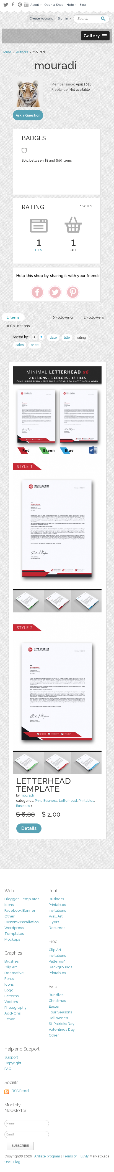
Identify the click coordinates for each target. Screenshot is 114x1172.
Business (50, 801)
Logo (8, 990)
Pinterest (20, 4)
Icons (9, 905)
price (35, 345)
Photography (15, 1007)
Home (6, 52)
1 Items (13, 317)
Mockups (12, 939)
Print (38, 801)
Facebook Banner (19, 910)
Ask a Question (28, 115)
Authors (22, 52)
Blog (16, 1162)
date (53, 337)
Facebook (12, 4)
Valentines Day (62, 1029)
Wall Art (56, 916)
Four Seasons (60, 1012)
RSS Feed (20, 1091)
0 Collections (18, 326)
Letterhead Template (43, 785)
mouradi (27, 795)
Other (9, 916)
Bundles (56, 995)
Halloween (58, 1018)
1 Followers (94, 317)
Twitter (6, 4)
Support (11, 1057)
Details (29, 828)
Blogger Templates (21, 899)
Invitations (57, 910)
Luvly (85, 1156)
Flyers (54, 922)
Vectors (11, 1002)
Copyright (12, 1063)
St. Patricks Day (61, 1024)
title (67, 337)
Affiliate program (47, 1156)
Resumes (57, 928)
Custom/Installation (21, 922)
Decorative (14, 973)
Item (39, 250)
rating (81, 337)
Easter (54, 1006)
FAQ (7, 1069)
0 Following (63, 317)
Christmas (57, 1001)
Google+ (27, 4)
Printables (86, 801)
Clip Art (10, 967)
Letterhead (68, 801)
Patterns (11, 996)
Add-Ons (12, 1013)
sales (19, 345)
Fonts (9, 979)
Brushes (11, 961)
